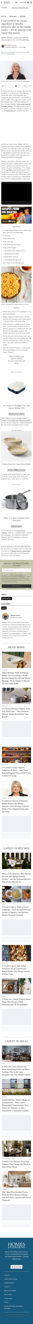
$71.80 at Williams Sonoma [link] (16, 470)
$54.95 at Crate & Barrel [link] (16, 414)
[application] (16, 192)
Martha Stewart (10, 110)
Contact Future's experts (10, 1279)
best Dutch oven (11, 170)
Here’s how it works (11, 53)
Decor (3, 16)
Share (5, 86)
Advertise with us (9, 1283)
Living (4, 608)
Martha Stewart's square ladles (21, 551)
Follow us (19, 86)
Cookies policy (8, 1298)
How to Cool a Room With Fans (20, 7)
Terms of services (20, 575)
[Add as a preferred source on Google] (16, 1267)
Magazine (23, 2)
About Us (6, 1275)
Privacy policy (8, 1294)
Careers (6, 1302)
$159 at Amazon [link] (16, 526)
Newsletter (28, 86)
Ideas (24, 47)
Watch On (5, 221)
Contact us (7, 1287)
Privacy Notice (22, 576)
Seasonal (13, 16)
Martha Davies (11, 45)
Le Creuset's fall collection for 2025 (19, 420)
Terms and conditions (10, 1290)
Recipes (23, 16)
